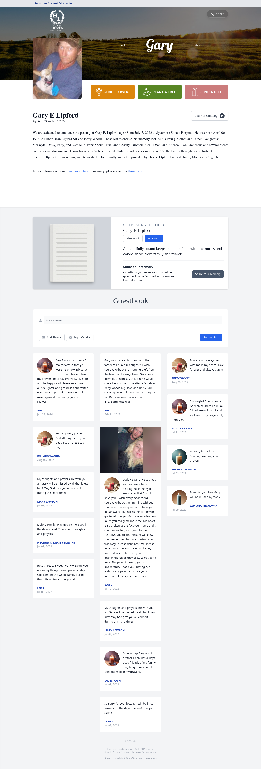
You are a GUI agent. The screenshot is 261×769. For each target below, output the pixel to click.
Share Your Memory (207, 274)
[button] (130, 450)
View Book (132, 238)
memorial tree (78, 170)
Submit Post (211, 337)
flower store (136, 170)
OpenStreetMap (134, 758)
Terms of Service (141, 752)
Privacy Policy (120, 752)
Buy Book (154, 238)
